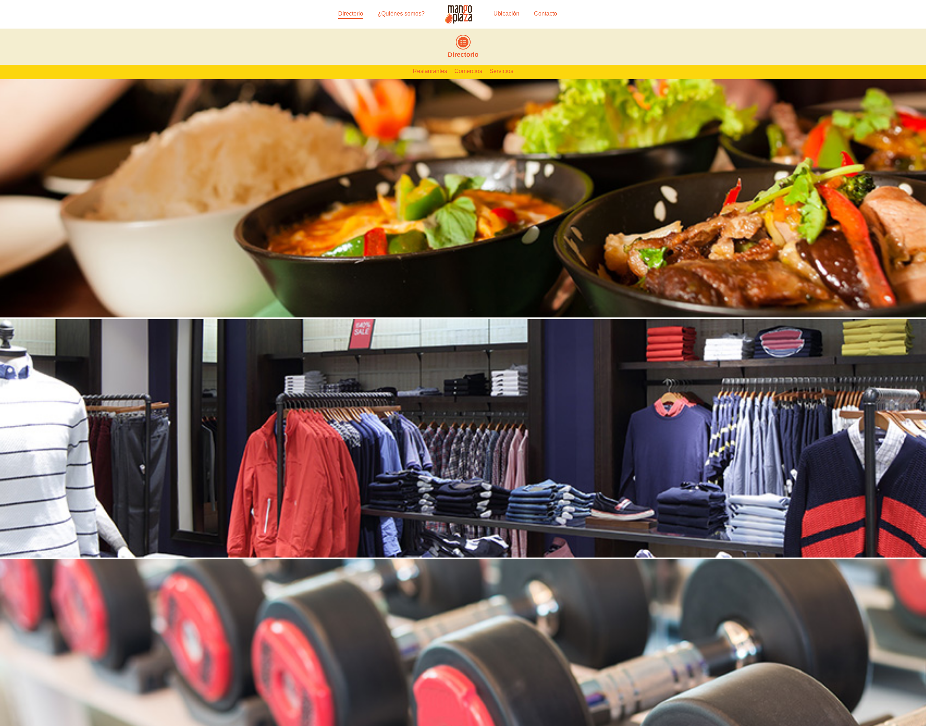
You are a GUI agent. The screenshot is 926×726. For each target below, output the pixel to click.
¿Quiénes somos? (401, 13)
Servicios (501, 71)
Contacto (545, 13)
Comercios (468, 71)
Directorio (350, 13)
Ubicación (506, 13)
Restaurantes (430, 71)
